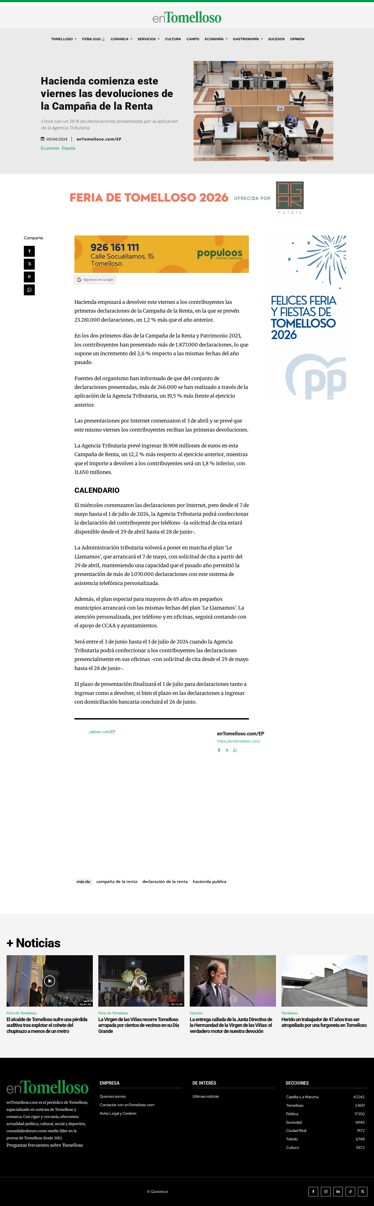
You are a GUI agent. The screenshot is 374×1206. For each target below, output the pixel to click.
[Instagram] (325, 1191)
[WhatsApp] (29, 289)
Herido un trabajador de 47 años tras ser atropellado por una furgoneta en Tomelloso (324, 1022)
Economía (50, 148)
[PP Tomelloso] (305, 398)
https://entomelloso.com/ (238, 741)
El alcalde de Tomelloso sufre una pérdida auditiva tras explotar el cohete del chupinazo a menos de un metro (47, 1025)
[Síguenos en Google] (95, 289)
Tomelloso (289, 1013)
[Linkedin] (338, 1191)
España (68, 148)
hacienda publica (209, 881)
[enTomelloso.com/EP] (142, 797)
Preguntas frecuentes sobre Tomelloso (45, 1145)
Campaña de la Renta (116, 881)
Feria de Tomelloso (22, 1013)
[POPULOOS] (161, 271)
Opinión (196, 1013)
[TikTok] (350, 1191)
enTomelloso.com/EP (99, 139)
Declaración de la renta (165, 881)
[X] (29, 264)
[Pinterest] (29, 277)
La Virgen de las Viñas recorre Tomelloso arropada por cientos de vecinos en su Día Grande (138, 1025)
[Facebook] (29, 251)
